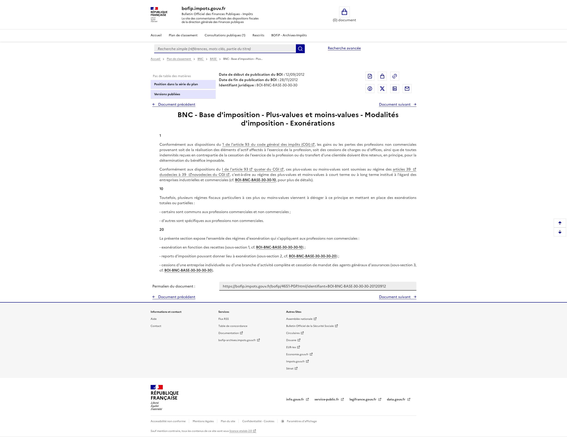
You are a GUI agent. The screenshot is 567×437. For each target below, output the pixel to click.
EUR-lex (291, 347)
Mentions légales (203, 421)
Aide (154, 319)
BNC (201, 59)
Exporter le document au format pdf (369, 76)
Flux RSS (223, 319)
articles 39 (402, 169)
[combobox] (225, 48)
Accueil (156, 35)
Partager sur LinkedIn (394, 88)
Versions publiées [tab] (167, 94)
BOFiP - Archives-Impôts (289, 35)
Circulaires (293, 333)
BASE (213, 59)
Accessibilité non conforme (168, 421)
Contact (156, 326)
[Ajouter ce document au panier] (382, 76)
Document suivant (395, 104)
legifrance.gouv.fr (363, 399)
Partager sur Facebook (369, 88)
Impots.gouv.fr (295, 361)
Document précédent (176, 104)
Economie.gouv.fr (297, 354)
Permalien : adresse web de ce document (394, 76)
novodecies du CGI (208, 174)
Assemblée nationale (299, 319)
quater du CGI (266, 169)
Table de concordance (232, 326)
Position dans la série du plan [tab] (176, 84)
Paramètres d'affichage (301, 421)
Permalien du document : (173, 286)
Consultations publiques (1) (225, 35)
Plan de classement (183, 35)
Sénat (289, 369)
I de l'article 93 (235, 169)
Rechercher (300, 48)
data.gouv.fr (396, 399)
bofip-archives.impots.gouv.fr (237, 340)
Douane (291, 340)
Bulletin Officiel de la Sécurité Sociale (310, 326)
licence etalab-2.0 (240, 431)
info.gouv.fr (295, 399)
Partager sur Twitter (382, 88)
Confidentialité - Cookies (258, 421)
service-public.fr (327, 399)
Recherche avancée (344, 48)
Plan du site (228, 421)
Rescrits (258, 35)
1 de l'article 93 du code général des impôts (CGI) (266, 144)
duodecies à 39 (173, 174)
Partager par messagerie (407, 88)
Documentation (228, 333)
